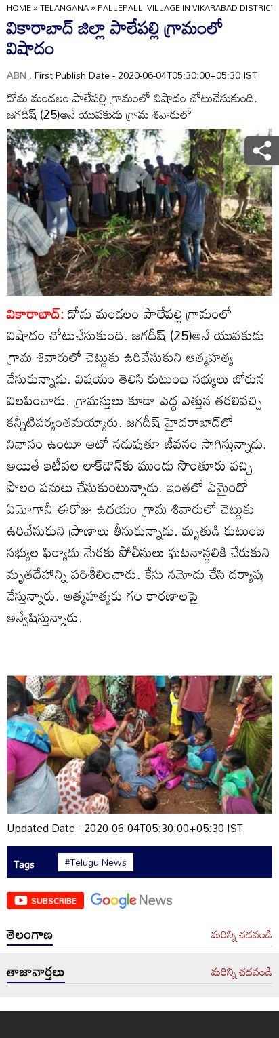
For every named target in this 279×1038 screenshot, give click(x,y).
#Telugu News (96, 862)
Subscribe (54, 900)
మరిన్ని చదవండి (241, 935)
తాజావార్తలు (36, 971)
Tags (24, 864)
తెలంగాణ (30, 933)
